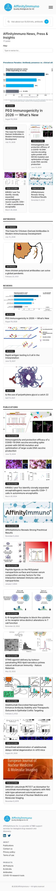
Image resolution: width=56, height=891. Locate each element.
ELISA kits (7, 869)
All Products (8, 866)
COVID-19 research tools (13, 875)
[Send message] (46, 22)
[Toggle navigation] (51, 7)
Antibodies (7, 872)
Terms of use (8, 855)
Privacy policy (9, 852)
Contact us (7, 849)
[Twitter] (9, 835)
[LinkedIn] (4, 835)
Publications (8, 845)
